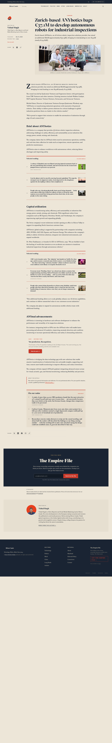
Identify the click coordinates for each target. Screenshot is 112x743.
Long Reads (70, 6)
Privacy (88, 573)
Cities (63, 6)
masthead (40, 493)
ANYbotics (45, 84)
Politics (52, 6)
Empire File (78, 6)
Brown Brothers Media (10, 554)
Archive (47, 565)
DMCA (106, 573)
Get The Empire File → (98, 559)
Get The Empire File (98, 1)
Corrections (70, 559)
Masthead (70, 553)
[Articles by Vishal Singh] (11, 19)
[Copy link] (20, 47)
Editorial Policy (71, 556)
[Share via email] (25, 433)
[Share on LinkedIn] (17, 47)
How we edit (10, 42)
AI (54, 130)
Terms (94, 573)
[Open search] (103, 6)
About (85, 6)
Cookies (100, 573)
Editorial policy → (49, 382)
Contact (69, 562)
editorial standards (31, 493)
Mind (58, 6)
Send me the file (70, 476)
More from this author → (47, 525)
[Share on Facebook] (21, 433)
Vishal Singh (13, 27)
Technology (45, 6)
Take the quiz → (35, 351)
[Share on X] (13, 47)
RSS (100, 563)
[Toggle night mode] (88, 2)
